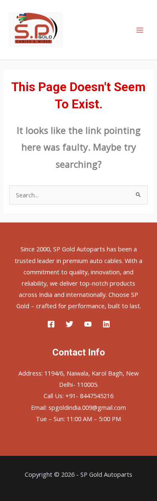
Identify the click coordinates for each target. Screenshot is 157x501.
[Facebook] (51, 324)
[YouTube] (88, 324)
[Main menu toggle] (140, 30)
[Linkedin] (106, 324)
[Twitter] (69, 324)
